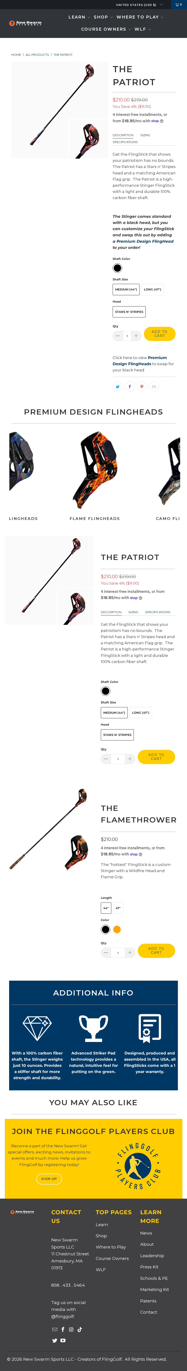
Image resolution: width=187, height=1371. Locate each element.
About (147, 1244)
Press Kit (149, 1267)
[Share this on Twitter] (118, 386)
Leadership (152, 1255)
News (146, 1233)
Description (123, 135)
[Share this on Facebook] (130, 386)
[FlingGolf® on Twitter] (54, 1341)
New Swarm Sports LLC (48, 1359)
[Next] (176, 477)
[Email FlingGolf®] (54, 1330)
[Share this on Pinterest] (142, 386)
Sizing (145, 135)
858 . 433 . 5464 (68, 1285)
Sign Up (49, 1179)
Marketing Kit (154, 1289)
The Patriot (130, 557)
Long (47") (152, 289)
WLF (101, 1269)
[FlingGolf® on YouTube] (63, 1341)
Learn (102, 1224)
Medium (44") (126, 289)
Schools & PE (154, 1278)
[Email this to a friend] (154, 386)
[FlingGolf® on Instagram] (71, 1330)
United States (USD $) (136, 5)
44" (106, 908)
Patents (148, 1301)
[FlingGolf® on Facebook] (63, 1330)
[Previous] (13, 477)
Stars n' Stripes (129, 312)
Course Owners (112, 1258)
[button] (79, 17)
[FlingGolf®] (25, 24)
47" (118, 908)
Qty (115, 326)
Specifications (125, 142)
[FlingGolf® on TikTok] (79, 1330)
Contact (148, 1312)
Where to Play (111, 1247)
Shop (101, 1235)
